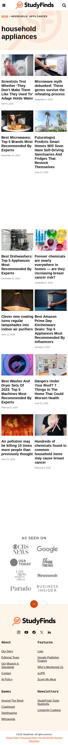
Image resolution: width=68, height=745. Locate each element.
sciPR (41, 673)
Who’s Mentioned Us (50, 667)
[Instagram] (18, 632)
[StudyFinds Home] (35, 5)
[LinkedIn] (49, 632)
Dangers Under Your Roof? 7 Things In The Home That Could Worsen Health (49, 389)
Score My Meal (46, 679)
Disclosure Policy (29, 738)
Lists (40, 651)
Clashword (8, 706)
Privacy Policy (12, 738)
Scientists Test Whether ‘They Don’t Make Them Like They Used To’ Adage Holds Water (17, 90)
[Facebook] (34, 632)
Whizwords (8, 719)
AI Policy (6, 679)
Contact (6, 673)
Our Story (7, 651)
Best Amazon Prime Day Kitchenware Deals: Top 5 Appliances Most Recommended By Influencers (50, 329)
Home (5, 16)
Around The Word (12, 700)
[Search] (64, 5)
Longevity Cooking (49, 710)
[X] (42, 632)
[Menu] (4, 5)
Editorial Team (10, 657)
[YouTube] (26, 632)
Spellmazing (9, 712)
